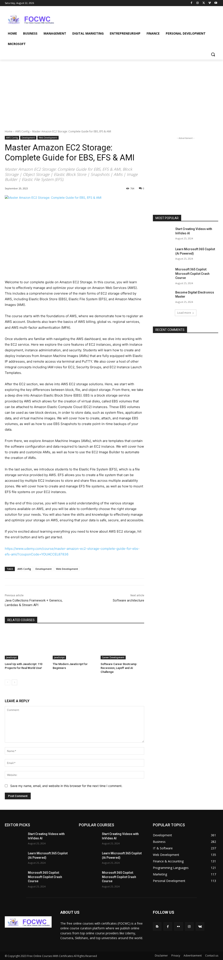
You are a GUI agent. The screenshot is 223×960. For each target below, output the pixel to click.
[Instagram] (197, 3)
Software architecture (128, 600)
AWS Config (22, 131)
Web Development (48, 137)
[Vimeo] (209, 3)
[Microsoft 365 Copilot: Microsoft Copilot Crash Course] (162, 274)
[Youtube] (215, 3)
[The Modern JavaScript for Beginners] (74, 644)
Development (28, 137)
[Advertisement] (107, 18)
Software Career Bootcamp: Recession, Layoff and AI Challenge (119, 667)
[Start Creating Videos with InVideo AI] (162, 234)
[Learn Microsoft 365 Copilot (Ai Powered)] (162, 254)
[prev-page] (7, 682)
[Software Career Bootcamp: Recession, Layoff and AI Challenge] (122, 644)
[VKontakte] (200, 926)
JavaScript (11, 657)
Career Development (113, 657)
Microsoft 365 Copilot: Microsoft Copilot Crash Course (192, 274)
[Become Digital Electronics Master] (162, 297)
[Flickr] (178, 926)
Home (8, 131)
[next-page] (14, 682)
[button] (213, 54)
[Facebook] (191, 3)
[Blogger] (157, 926)
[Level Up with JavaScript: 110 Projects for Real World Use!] (26, 644)
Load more (184, 313)
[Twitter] (203, 3)
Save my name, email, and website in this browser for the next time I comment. (66, 786)
